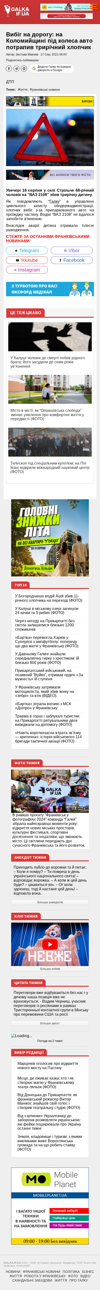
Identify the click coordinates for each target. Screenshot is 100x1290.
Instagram (28, 269)
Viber (73, 250)
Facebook (73, 260)
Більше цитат (50, 1023)
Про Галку (78, 1280)
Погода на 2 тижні (50, 1041)
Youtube (28, 260)
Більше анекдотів (50, 902)
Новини (13, 1272)
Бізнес (88, 1272)
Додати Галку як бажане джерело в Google (54, 68)
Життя (23, 89)
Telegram (28, 250)
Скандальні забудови (32, 1280)
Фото (73, 1276)
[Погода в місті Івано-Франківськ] (50, 1036)
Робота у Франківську (45, 1276)
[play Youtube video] (50, 944)
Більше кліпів (50, 969)
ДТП (10, 82)
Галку (54, 201)
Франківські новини (45, 89)
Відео (85, 1276)
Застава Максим (27, 54)
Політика (71, 1272)
